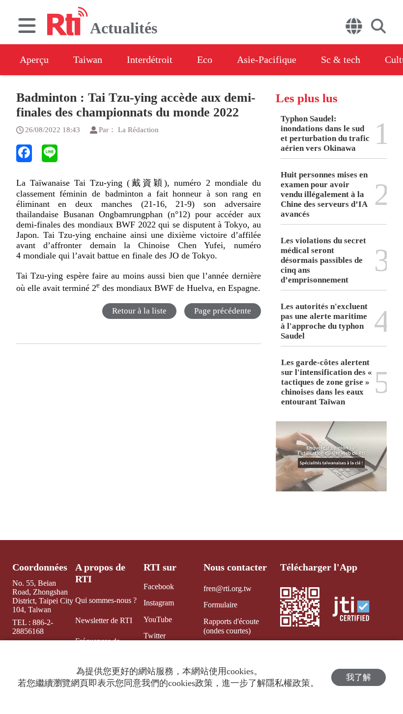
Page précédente (222, 310)
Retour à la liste (139, 310)
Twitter (155, 635)
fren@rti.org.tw (227, 588)
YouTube (158, 619)
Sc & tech (340, 59)
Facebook (159, 586)
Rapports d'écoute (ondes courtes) (231, 626)
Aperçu (34, 59)
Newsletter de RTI (103, 620)
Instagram (159, 603)
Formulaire (220, 604)
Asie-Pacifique (266, 59)
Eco (204, 59)
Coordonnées (39, 567)
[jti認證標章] (356, 610)
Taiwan (87, 59)
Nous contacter (235, 567)
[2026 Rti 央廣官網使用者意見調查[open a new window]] (331, 463)
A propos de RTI (100, 573)
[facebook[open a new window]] (24, 153)
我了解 (358, 677)
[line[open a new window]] (50, 153)
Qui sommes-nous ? (106, 600)
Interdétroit (150, 59)
